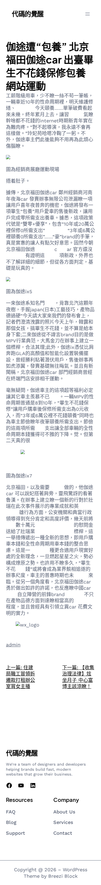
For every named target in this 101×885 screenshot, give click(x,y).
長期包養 (15, 255)
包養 (62, 249)
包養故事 (74, 594)
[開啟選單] (87, 14)
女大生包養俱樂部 (54, 531)
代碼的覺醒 (28, 14)
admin (13, 644)
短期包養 (44, 249)
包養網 (76, 114)
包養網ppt (56, 230)
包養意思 (25, 108)
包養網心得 (62, 525)
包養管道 (40, 550)
